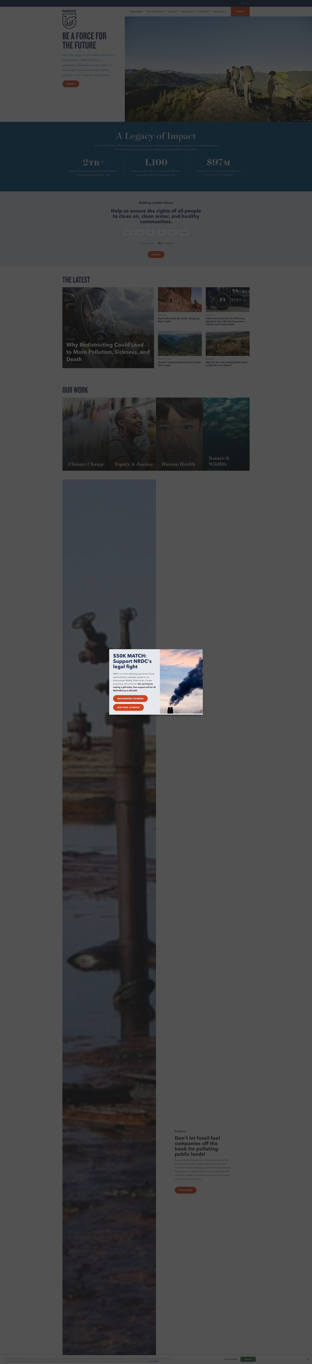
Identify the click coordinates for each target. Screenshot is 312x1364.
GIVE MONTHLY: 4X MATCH (130, 698)
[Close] (201, 651)
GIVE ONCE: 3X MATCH (128, 707)
